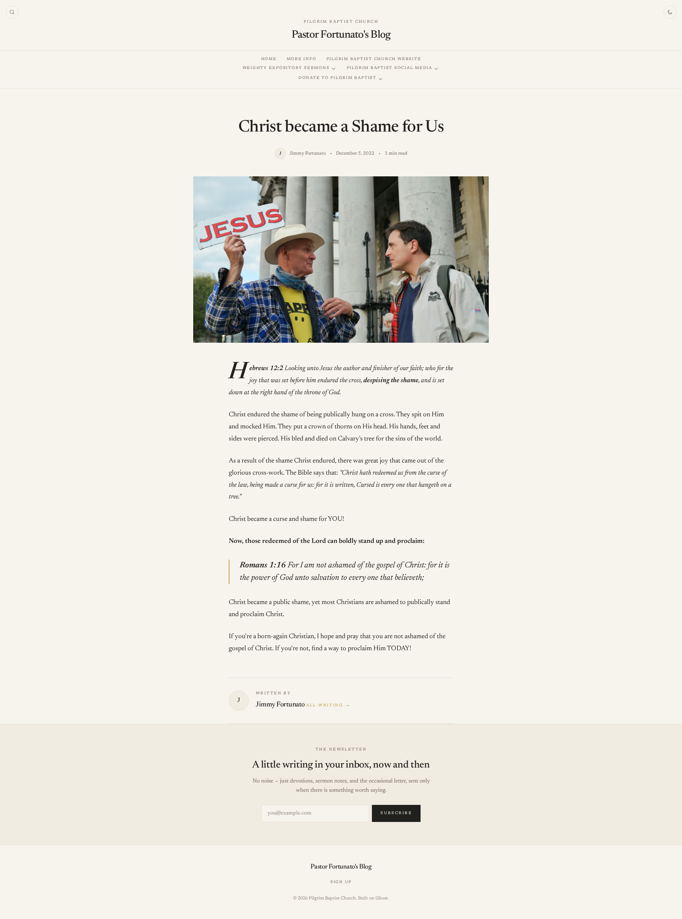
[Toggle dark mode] (670, 12)
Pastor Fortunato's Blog (341, 35)
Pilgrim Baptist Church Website (373, 59)
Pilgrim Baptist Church (341, 22)
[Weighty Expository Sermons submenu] (333, 68)
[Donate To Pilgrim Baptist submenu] (380, 79)
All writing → (328, 705)
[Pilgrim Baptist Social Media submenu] (436, 68)
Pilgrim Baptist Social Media (389, 68)
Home (269, 59)
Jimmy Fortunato (280, 704)
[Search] (12, 12)
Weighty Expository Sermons (286, 68)
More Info (301, 59)
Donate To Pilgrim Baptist (337, 78)
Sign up (341, 882)
